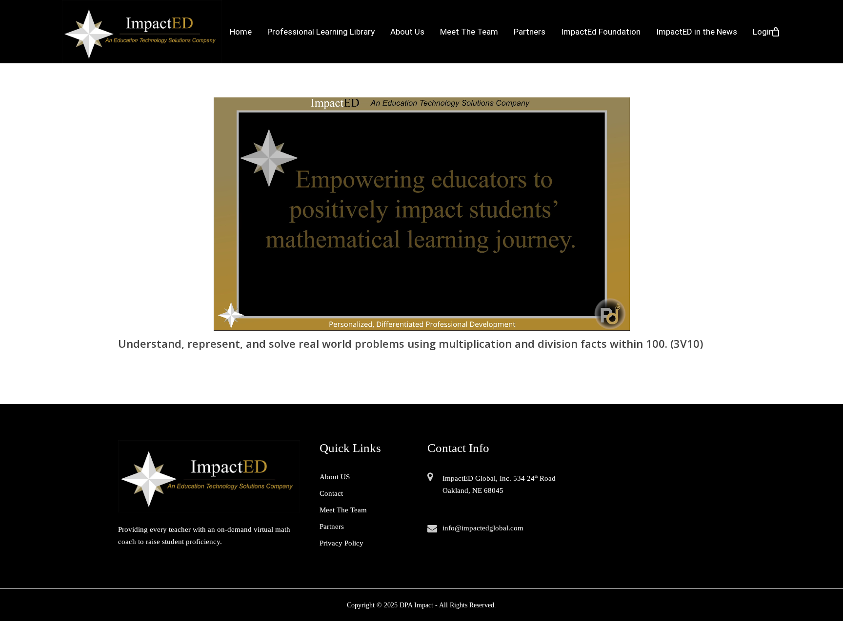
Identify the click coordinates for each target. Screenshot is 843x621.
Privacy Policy (341, 543)
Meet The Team (343, 510)
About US (335, 477)
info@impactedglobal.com (482, 528)
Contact (331, 493)
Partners (332, 526)
